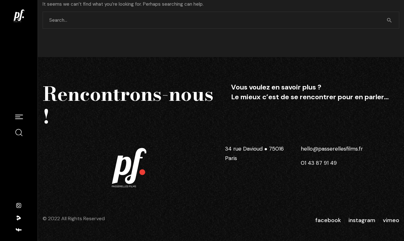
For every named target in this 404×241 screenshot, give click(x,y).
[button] (19, 117)
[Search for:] (221, 20)
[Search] (389, 20)
